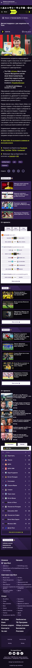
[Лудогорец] (1, 8)
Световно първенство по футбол (10, 587)
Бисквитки (20, 628)
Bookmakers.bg (7, 545)
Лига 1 (4, 582)
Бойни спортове (7, 610)
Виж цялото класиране (15, 532)
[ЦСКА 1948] (8, 8)
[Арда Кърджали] (10, 8)
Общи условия (22, 625)
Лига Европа (6, 584)
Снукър (5, 612)
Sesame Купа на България (10, 568)
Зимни (5, 608)
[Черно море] (22, 8)
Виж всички (15, 281)
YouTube (8, 150)
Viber (2, 150)
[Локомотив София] (31, 8)
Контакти (5, 628)
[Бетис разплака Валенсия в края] (16, 304)
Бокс (4, 606)
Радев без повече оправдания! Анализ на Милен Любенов (22, 420)
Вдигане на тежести (23, 603)
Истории (5, 619)
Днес (16, 229)
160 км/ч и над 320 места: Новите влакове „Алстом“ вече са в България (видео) (22, 396)
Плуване (20, 610)
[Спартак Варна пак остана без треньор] (16, 356)
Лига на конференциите (16, 274)
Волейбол (6, 599)
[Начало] (3, 18)
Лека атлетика (7, 603)
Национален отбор (23, 568)
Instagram (21, 150)
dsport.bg (7, 31)
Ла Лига (9, 235)
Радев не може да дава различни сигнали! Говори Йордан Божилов (20, 436)
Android (12, 156)
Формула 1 (21, 601)
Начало (7, 18)
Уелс (20, 162)
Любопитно (21, 619)
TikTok (14, 150)
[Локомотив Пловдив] (28, 8)
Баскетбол (21, 599)
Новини (4, 560)
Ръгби (19, 615)
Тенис (4, 601)
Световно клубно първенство (8, 591)
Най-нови (5, 288)
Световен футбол (16, 18)
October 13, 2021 (10, 88)
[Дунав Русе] (26, 8)
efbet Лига (6, 566)
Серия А (20, 580)
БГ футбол (6, 563)
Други (19, 590)
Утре (23, 229)
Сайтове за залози (7, 543)
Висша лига (6, 577)
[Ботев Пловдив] (12, 8)
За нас (4, 631)
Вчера (8, 229)
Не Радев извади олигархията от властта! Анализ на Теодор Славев (21, 404)
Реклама (19, 631)
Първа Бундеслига (8, 580)
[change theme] (29, 12)
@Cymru (14, 71)
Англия (25, 18)
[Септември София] (15, 8)
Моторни (20, 608)
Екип (3, 622)
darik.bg (15, 408)
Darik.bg (10, 639)
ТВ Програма (21, 622)
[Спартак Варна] (17, 8)
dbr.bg (14, 400)
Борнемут (4, 165)
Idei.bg (9, 643)
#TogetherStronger (18, 83)
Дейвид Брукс (6, 162)
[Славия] (19, 8)
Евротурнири (7, 570)
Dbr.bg (22, 643)
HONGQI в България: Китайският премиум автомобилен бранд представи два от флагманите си (22, 412)
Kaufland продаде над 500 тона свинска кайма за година (22, 428)
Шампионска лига (14, 247)
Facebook (23, 148)
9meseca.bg (22, 639)
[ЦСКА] (6, 8)
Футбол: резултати (8, 547)
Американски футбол (9, 615)
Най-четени (6, 329)
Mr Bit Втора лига (22, 566)
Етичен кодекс (7, 625)
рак (14, 162)
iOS (17, 156)
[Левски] (3, 8)
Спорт (4, 596)
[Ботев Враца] (24, 8)
